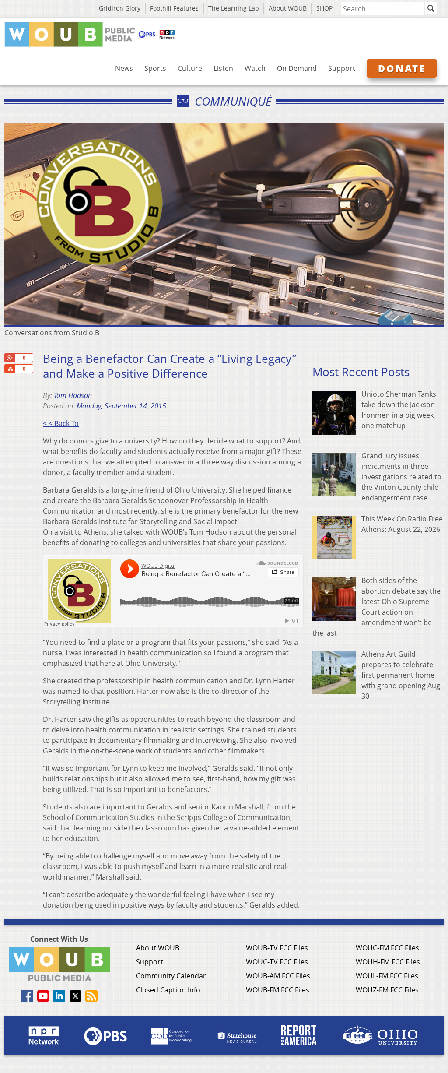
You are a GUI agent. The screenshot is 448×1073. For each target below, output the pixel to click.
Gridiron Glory (119, 8)
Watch (255, 68)
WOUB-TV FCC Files (277, 948)
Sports (155, 68)
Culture (190, 68)
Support (341, 68)
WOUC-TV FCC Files (277, 962)
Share (9, 368)
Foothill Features (174, 8)
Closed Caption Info (168, 990)
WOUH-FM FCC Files (388, 962)
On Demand (297, 68)
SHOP (324, 8)
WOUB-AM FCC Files (278, 976)
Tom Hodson (73, 395)
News (124, 68)
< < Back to (61, 423)
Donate (402, 68)
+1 (9, 357)
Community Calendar (171, 976)
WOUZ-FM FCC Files (387, 990)
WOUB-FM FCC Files (277, 990)
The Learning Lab (233, 8)
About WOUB (288, 8)
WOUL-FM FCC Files (387, 976)
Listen (223, 68)
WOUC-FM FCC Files (387, 948)
